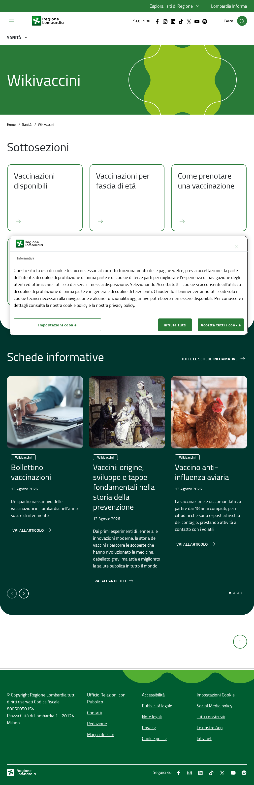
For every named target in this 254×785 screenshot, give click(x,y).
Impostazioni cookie (57, 325)
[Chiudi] (236, 247)
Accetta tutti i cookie (221, 325)
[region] (129, 286)
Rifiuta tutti (175, 325)
